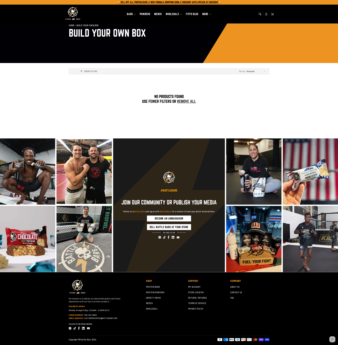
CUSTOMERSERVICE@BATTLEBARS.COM (100, 318)
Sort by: (242, 71)
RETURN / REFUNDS (197, 297)
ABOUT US (235, 286)
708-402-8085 (90, 315)
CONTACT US (236, 292)
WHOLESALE (152, 308)
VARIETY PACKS (153, 297)
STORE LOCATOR (196, 292)
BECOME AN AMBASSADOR (169, 218)
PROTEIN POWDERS (155, 292)
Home (72, 25)
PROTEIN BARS (153, 286)
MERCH (149, 303)
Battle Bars (85, 339)
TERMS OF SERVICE (197, 303)
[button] (132, 14)
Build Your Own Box (88, 25)
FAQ (232, 297)
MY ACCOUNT (194, 286)
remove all (186, 101)
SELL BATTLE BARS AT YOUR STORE (169, 227)
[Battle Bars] (72, 14)
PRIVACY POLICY (195, 308)
